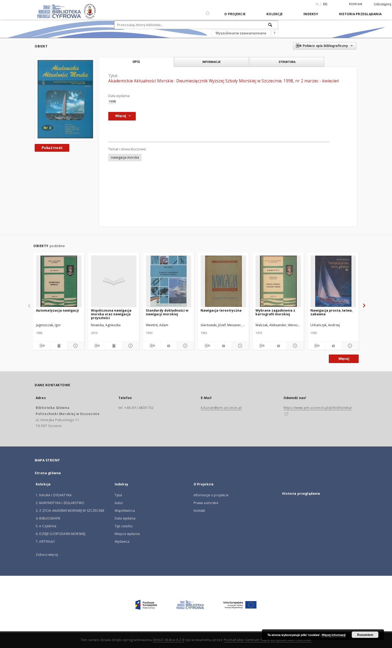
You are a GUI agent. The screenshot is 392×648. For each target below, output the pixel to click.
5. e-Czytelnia (46, 526)
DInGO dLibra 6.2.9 (168, 640)
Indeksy (310, 14)
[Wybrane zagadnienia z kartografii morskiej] (278, 281)
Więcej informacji (334, 635)
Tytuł (118, 495)
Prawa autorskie (206, 503)
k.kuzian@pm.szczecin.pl (221, 407)
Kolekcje (274, 14)
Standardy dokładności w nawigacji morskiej (167, 312)
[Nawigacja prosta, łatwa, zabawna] (333, 281)
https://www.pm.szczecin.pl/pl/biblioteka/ (317, 407)
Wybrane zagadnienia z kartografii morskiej (275, 312)
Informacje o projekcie (211, 495)
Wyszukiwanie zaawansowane (240, 33)
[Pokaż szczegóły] (75, 345)
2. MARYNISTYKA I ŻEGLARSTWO (60, 503)
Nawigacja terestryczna (221, 310)
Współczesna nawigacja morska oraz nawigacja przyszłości (111, 314)
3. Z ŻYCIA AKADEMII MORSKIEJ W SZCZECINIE (70, 510)
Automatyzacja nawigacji (57, 310)
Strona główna (48, 473)
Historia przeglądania (360, 14)
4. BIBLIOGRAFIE (48, 518)
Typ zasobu (124, 526)
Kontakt (199, 510)
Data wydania (125, 518)
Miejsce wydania (127, 534)
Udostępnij (382, 4)
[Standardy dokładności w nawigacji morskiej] (168, 281)
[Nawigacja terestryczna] (223, 281)
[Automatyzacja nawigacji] (58, 281)
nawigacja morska (125, 157)
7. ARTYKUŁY (45, 541)
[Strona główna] (208, 11)
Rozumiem (365, 634)
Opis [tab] (136, 62)
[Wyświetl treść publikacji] (58, 345)
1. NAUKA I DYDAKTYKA (54, 495)
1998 (112, 101)
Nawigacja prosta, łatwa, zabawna (331, 312)
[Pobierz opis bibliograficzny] (41, 345)
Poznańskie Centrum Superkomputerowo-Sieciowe (267, 640)
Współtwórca (125, 510)
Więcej (343, 359)
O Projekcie (235, 14)
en (325, 4)
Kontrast (355, 4)
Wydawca (122, 541)
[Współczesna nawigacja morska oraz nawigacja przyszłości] (113, 281)
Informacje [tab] (211, 62)
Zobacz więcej (47, 554)
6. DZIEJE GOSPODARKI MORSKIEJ (60, 534)
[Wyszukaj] (270, 25)
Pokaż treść (52, 148)
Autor (119, 503)
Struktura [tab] (287, 62)
